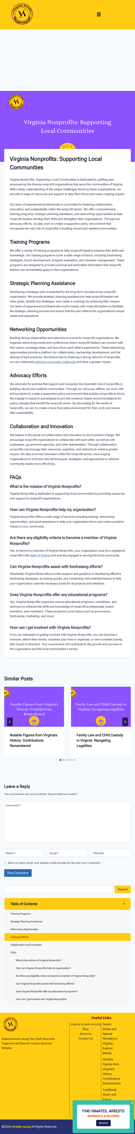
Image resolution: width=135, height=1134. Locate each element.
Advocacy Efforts (19, 937)
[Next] (125, 722)
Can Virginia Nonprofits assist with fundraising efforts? (45, 983)
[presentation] (34, 707)
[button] (98, 15)
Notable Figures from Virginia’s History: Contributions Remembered (33, 740)
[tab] (60, 760)
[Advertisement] (67, 56)
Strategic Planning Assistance (26, 921)
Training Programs (21, 913)
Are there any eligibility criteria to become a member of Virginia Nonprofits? (55, 975)
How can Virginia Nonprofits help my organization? (43, 968)
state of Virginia (40, 555)
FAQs (13, 952)
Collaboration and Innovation (26, 944)
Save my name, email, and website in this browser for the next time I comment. (54, 862)
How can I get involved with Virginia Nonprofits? (41, 999)
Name (11, 853)
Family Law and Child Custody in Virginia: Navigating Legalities (100, 740)
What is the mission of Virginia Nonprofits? (38, 960)
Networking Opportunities (24, 929)
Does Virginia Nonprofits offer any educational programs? (47, 991)
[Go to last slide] (10, 722)
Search (123, 889)
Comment (13, 805)
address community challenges (55, 362)
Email (54, 853)
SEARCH (103, 1123)
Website (98, 853)
